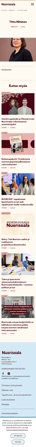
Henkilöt (12, 10)
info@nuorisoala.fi (8, 368)
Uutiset (4, 133)
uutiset (4, 127)
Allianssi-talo (7, 390)
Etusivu (4, 10)
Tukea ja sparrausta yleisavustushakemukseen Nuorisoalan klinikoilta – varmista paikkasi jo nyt (17, 283)
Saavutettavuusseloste (10, 413)
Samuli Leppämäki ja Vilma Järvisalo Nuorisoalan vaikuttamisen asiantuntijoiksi (18, 122)
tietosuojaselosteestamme (17, 430)
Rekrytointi (6, 93)
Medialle (5, 404)
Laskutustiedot (8, 400)
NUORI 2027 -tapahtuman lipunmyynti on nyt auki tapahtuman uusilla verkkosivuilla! (18, 202)
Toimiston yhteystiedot (12, 385)
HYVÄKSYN (18, 436)
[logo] (9, 4)
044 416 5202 (20, 368)
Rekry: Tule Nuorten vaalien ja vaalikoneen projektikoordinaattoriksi (15, 242)
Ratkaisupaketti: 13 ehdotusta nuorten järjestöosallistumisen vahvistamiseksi (16, 162)
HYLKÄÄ (18, 442)
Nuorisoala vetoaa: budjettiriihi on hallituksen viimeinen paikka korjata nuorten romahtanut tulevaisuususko (18, 326)
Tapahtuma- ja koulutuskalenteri (16, 395)
